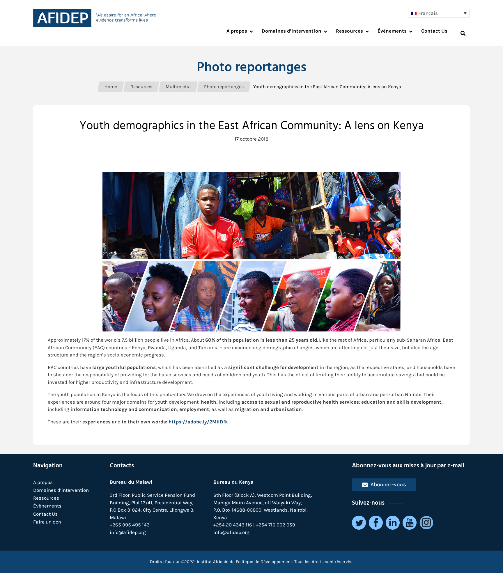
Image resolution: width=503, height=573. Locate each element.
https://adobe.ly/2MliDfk (198, 422)
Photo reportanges (252, 68)
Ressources (46, 498)
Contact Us (45, 514)
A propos (43, 482)
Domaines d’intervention (61, 490)
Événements (47, 506)
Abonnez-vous (388, 484)
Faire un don (47, 522)
